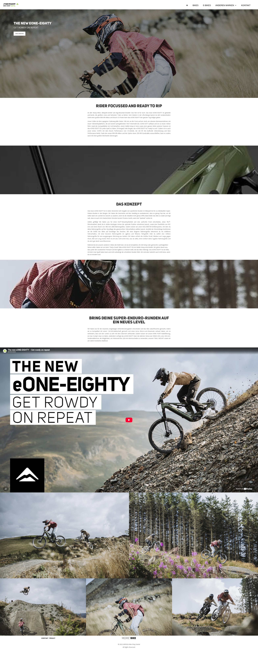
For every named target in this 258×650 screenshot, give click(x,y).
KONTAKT (245, 5)
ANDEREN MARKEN (224, 5)
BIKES (195, 5)
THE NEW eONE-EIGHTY (32, 23)
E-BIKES (207, 5)
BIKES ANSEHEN (19, 33)
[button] (189, 5)
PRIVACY (52, 638)
